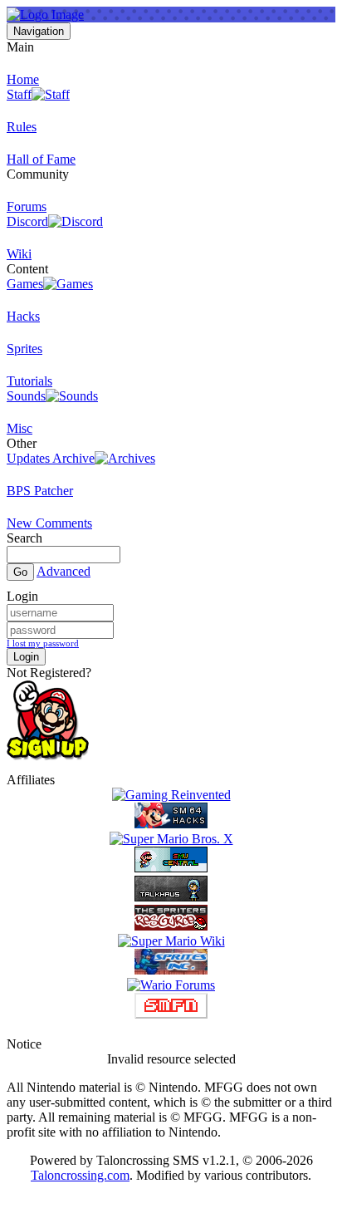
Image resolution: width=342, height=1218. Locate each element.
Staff (19, 94)
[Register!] (48, 756)
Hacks (23, 316)
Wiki (19, 254)
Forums (26, 206)
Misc (19, 428)
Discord (27, 221)
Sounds (26, 396)
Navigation (38, 31)
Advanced (63, 571)
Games (25, 284)
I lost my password (43, 643)
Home (23, 79)
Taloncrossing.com (80, 1175)
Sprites (24, 348)
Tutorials (29, 381)
